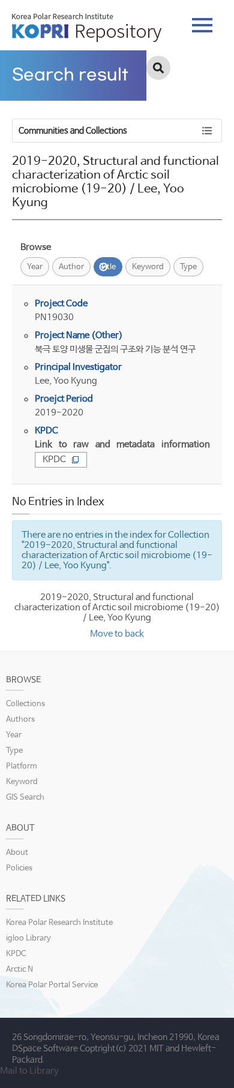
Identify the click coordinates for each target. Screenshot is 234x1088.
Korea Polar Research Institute (59, 922)
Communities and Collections (73, 130)
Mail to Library (29, 1071)
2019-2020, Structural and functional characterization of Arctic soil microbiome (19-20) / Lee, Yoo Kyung (117, 607)
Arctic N (19, 969)
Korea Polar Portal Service (52, 985)
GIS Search (25, 797)
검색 (158, 68)
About (17, 852)
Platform (21, 766)
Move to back (117, 634)
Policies (19, 868)
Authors (20, 719)
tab (202, 21)
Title (108, 267)
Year (35, 267)
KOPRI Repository (86, 27)
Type (188, 267)
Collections (25, 704)
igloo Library (28, 938)
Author (71, 267)
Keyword (148, 267)
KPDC (54, 459)
